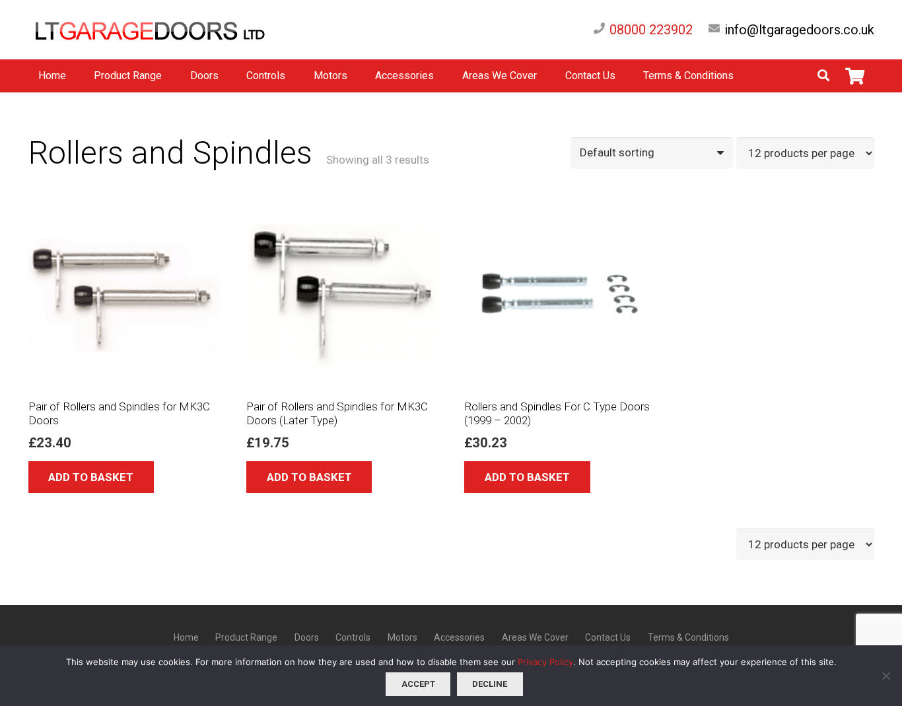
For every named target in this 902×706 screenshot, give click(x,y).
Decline (489, 684)
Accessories (459, 637)
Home (186, 637)
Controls (352, 637)
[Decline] (885, 675)
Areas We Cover (535, 637)
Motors (402, 637)
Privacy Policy (545, 662)
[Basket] (855, 75)
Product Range (246, 637)
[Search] (823, 76)
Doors (307, 637)
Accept (418, 684)
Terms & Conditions (688, 637)
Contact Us (608, 637)
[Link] (163, 30)
